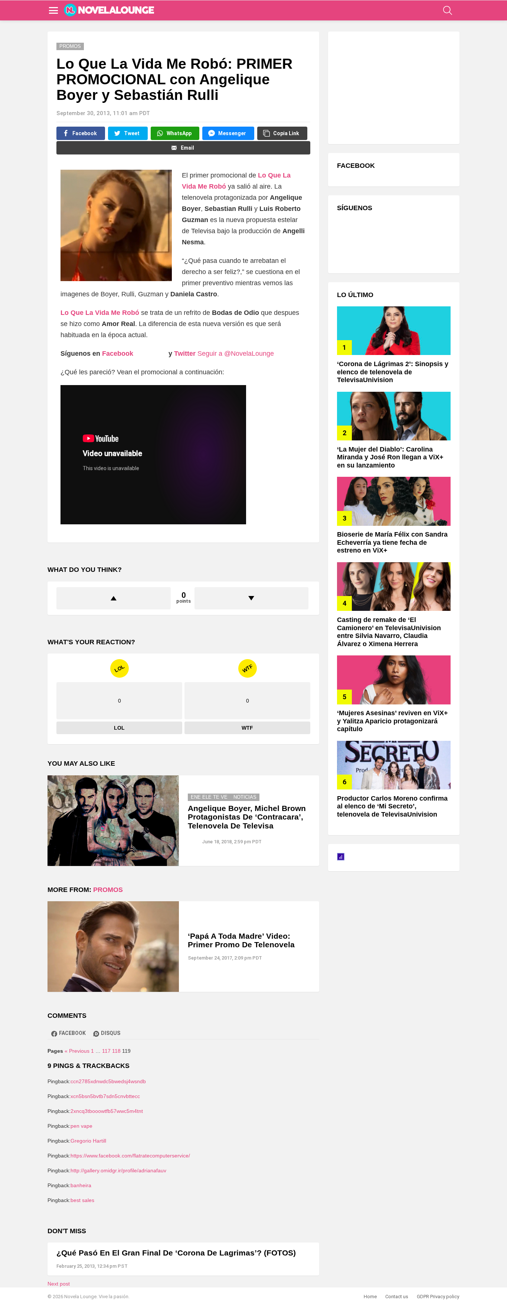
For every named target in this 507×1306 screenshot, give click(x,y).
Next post (59, 1284)
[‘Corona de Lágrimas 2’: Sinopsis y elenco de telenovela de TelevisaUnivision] (394, 330)
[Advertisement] (392, 86)
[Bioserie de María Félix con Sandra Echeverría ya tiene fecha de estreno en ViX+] (394, 501)
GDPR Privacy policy (438, 1296)
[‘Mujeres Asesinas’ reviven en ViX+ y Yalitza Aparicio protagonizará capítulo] (394, 679)
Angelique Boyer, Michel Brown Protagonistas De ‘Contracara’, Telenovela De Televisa (247, 817)
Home (370, 1296)
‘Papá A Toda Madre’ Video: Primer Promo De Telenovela (241, 940)
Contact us (396, 1296)
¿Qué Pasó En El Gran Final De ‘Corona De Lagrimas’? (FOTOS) (176, 1252)
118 (116, 1051)
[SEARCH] (447, 10)
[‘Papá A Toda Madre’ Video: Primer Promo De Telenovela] (113, 946)
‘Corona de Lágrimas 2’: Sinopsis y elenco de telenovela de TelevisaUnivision (392, 372)
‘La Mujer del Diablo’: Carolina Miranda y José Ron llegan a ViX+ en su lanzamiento (390, 457)
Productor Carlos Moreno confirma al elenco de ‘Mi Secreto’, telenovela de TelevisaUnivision (392, 806)
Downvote (251, 598)
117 (106, 1051)
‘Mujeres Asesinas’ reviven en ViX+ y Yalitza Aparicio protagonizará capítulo (392, 721)
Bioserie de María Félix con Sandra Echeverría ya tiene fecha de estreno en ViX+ (392, 542)
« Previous (77, 1051)
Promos (108, 889)
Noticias (244, 797)
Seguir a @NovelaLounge (235, 353)
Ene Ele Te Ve (209, 797)
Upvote (113, 598)
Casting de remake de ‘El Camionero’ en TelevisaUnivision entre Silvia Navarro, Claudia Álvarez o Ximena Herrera (389, 632)
